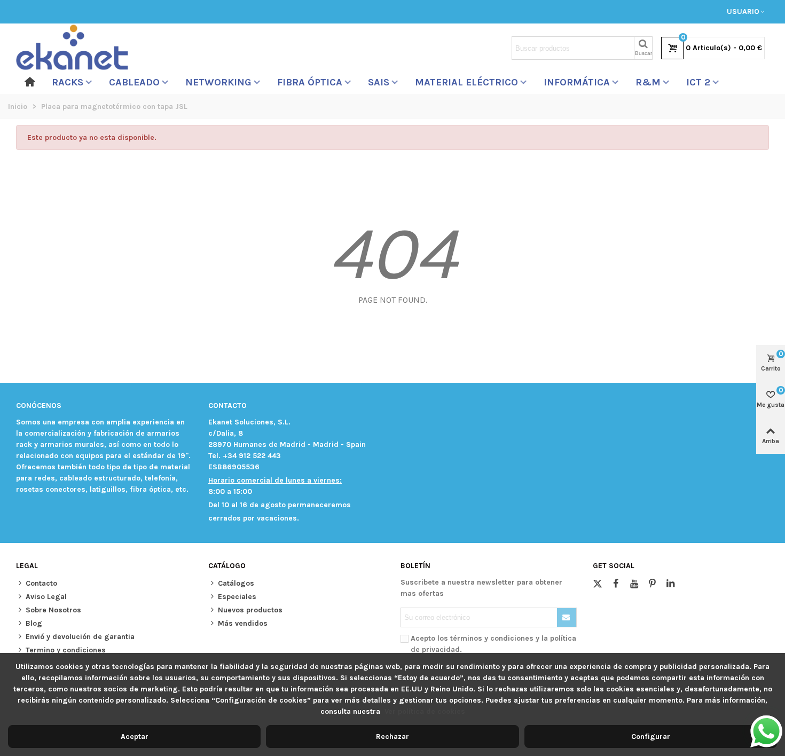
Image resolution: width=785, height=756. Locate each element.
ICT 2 (698, 82)
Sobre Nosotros (53, 610)
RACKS (67, 82)
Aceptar (134, 736)
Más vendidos (243, 623)
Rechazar (392, 736)
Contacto (41, 583)
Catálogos (236, 583)
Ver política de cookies (424, 711)
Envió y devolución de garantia (80, 636)
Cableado (134, 82)
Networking (218, 82)
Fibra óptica (309, 82)
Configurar (650, 736)
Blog (34, 623)
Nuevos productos (250, 610)
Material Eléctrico (466, 82)
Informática (577, 82)
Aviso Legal (46, 596)
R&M (648, 82)
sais (378, 82)
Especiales (237, 596)
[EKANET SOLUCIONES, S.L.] (72, 48)
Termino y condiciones (66, 650)
